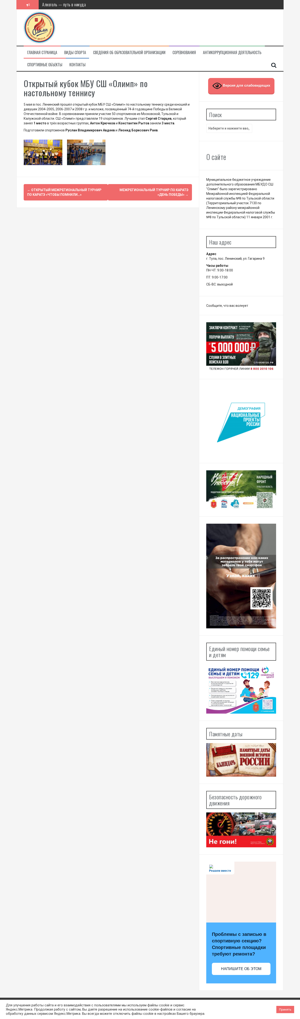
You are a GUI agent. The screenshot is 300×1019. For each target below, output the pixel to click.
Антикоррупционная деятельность (232, 52)
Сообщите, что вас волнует (227, 306)
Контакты (77, 64)
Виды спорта (75, 52)
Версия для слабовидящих (246, 85)
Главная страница (42, 52)
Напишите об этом (241, 969)
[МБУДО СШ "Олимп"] (39, 27)
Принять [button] (285, 1009)
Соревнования (184, 52)
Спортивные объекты (44, 64)
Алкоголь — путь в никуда (64, 4)
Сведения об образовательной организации (129, 52)
